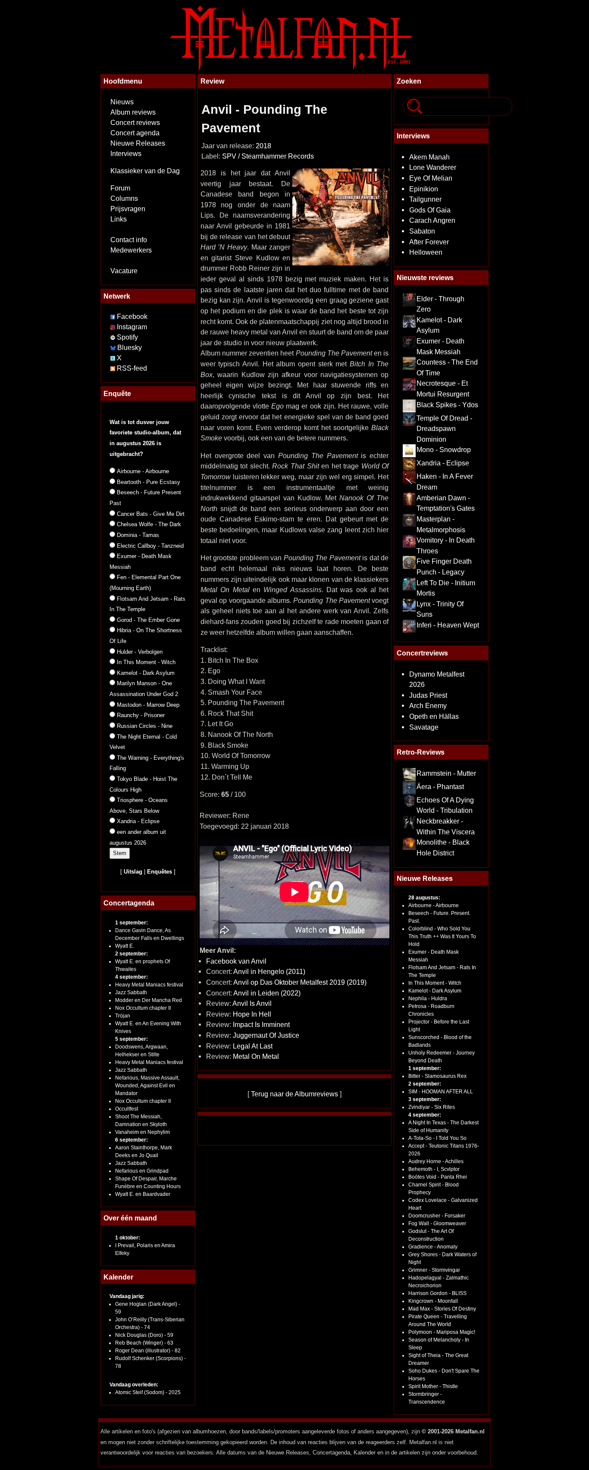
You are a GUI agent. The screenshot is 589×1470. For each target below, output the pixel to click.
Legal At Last (253, 1046)
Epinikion (423, 189)
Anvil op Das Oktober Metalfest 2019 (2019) (300, 982)
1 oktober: (127, 1238)
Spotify (127, 337)
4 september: (131, 977)
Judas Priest (428, 695)
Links (118, 219)
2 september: (131, 954)
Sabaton (422, 231)
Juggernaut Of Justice (266, 1035)
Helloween (425, 252)
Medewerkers (131, 250)
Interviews (125, 153)
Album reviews (133, 112)
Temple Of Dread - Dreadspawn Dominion (444, 428)
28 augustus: (424, 898)
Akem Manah (429, 157)
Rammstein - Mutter (446, 773)
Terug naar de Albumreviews (294, 1094)
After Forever (429, 242)
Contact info (128, 239)
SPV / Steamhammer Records (268, 156)
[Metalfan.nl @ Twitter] (113, 358)
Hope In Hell (252, 1014)
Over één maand (130, 1218)
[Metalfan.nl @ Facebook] (112, 316)
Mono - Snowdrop (444, 449)
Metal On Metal (256, 1056)
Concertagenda (128, 903)
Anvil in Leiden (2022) (267, 993)
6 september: (131, 1140)
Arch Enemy (428, 705)
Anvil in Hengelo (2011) (269, 971)
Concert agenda (135, 133)
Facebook (132, 316)
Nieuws (122, 102)
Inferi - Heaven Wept (448, 625)
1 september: (131, 923)
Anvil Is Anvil (252, 1003)
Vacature (124, 271)
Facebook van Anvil (236, 961)
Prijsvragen (127, 208)
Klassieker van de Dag (145, 171)
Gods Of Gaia (430, 210)
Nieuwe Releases (137, 143)
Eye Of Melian (430, 178)
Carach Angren (432, 220)
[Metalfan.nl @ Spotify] (113, 337)
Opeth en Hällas (434, 716)
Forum (120, 188)
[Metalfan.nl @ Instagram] (113, 327)
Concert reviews (135, 122)
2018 (263, 146)
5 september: (131, 1039)
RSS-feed (132, 368)
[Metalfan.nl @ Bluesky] (114, 347)
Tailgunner (425, 199)
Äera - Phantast (440, 786)
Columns (124, 198)
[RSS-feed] (112, 368)
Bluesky (129, 347)
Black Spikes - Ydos (447, 405)
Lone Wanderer (432, 167)
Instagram (132, 327)
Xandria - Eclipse (443, 463)
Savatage (424, 727)
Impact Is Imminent (261, 1024)
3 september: (424, 1099)
